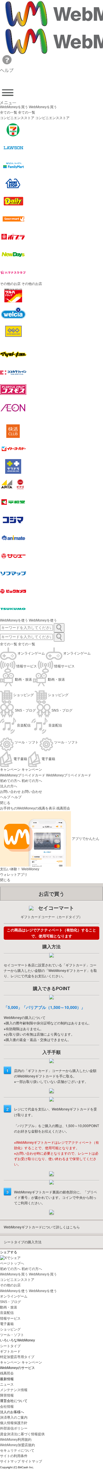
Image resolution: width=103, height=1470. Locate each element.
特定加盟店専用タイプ (17, 1357)
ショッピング (10, 1329)
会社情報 (7, 1407)
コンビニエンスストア (17, 1280)
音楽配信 (7, 1313)
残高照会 (7, 1373)
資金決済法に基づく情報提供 (22, 1434)
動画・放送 (8, 1307)
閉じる (5, 803)
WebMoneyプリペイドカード (22, 775)
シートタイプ (10, 1346)
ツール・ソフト (12, 1335)
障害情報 (7, 1395)
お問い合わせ (10, 792)
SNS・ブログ (10, 1302)
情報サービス (10, 1318)
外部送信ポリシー (13, 1428)
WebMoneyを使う (14, 620)
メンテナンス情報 (13, 1390)
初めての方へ (10, 781)
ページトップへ (12, 1263)
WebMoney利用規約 (15, 1440)
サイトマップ (10, 1461)
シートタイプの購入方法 (22, 1241)
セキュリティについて (17, 1450)
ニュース (7, 1384)
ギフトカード (10, 1351)
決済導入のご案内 (13, 1417)
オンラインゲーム (13, 1296)
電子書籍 (7, 1324)
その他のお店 (10, 1285)
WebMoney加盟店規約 (17, 1445)
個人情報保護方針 (13, 1423)
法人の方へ (8, 786)
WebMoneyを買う (14, 107)
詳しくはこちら (42, 1226)
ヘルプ (5, 797)
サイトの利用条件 (13, 1456)
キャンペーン (10, 770)
